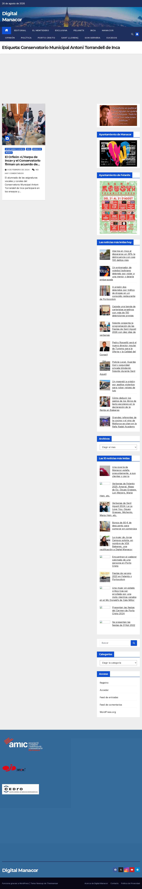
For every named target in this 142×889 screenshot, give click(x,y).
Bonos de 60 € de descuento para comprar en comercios (124, 525)
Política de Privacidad (130, 883)
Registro (104, 682)
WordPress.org (108, 712)
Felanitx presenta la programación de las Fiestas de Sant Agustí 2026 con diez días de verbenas (118, 329)
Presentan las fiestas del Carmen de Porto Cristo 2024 (123, 610)
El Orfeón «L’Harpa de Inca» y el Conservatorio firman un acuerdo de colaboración (22, 162)
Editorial (20, 30)
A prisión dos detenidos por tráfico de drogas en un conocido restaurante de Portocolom (117, 293)
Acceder (104, 690)
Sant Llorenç (70, 38)
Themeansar (52, 883)
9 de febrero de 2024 (18, 170)
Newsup (40, 883)
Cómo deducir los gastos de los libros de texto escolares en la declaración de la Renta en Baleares (118, 404)
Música (9, 152)
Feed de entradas (109, 697)
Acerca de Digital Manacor (96, 883)
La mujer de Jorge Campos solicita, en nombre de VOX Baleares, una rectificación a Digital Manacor (116, 543)
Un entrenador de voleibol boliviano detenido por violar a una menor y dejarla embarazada (117, 273)
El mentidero (40, 30)
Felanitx (78, 30)
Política (26, 38)
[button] (132, 34)
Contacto (115, 883)
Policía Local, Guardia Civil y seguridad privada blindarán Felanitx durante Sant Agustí (118, 368)
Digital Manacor (20, 870)
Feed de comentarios (111, 704)
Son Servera (92, 38)
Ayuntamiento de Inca (15, 149)
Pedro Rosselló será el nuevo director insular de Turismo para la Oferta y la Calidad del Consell (118, 348)
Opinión (10, 38)
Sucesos (111, 38)
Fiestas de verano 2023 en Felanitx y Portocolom (122, 576)
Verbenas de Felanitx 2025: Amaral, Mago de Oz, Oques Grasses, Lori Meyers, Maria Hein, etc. (118, 489)
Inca (93, 30)
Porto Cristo (46, 38)
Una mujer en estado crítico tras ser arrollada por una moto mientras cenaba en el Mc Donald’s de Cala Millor (118, 594)
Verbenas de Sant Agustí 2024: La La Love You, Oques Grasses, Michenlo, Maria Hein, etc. (116, 509)
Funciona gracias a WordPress (15, 883)
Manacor (108, 30)
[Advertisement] (71, 74)
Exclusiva (61, 30)
